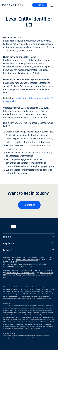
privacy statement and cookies (31, 275)
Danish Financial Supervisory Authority (20, 273)
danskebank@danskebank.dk (27, 260)
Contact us (29, 204)
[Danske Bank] (12, 5)
